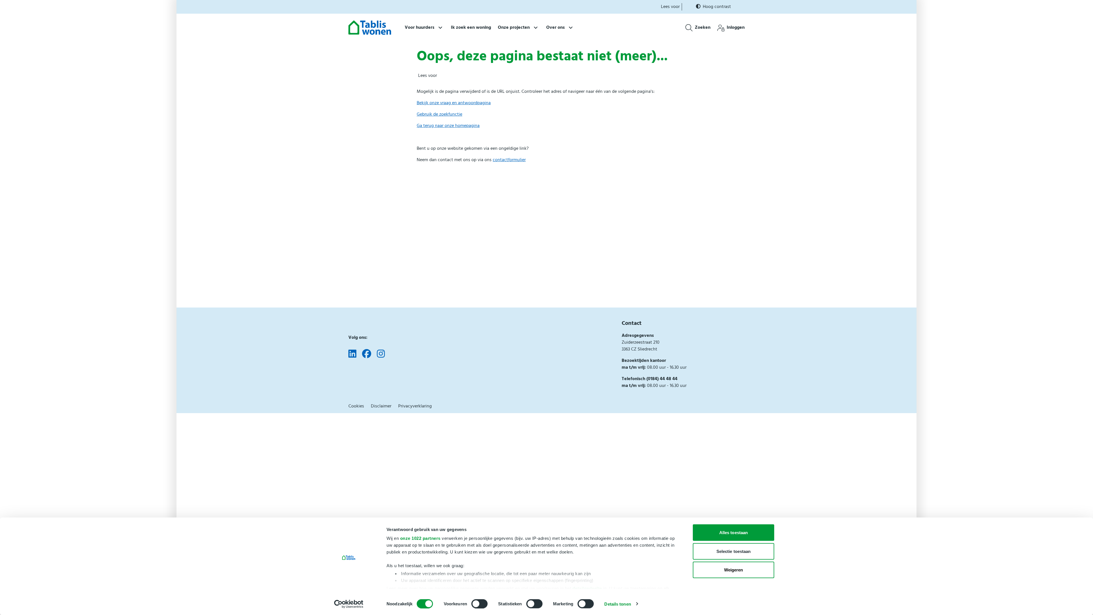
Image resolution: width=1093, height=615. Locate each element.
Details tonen (617, 603)
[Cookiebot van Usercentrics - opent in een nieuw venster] (349, 604)
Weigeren (733, 569)
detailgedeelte (587, 588)
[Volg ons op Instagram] (381, 354)
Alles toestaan (733, 532)
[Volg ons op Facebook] (366, 354)
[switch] (479, 603)
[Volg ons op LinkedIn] (352, 354)
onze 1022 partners (420, 538)
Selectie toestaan (733, 551)
